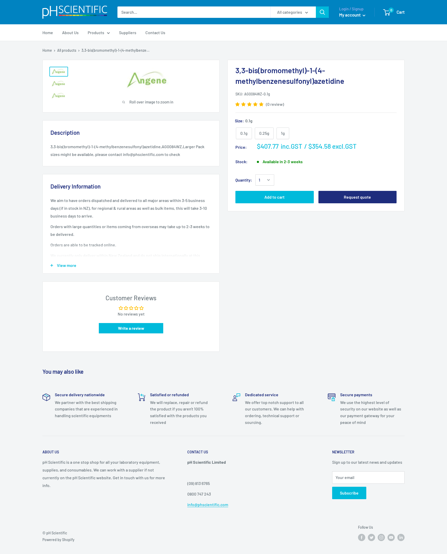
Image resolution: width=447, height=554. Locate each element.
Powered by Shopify (58, 539)
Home (47, 50)
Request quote (357, 196)
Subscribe (349, 492)
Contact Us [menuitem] (155, 32)
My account (350, 14)
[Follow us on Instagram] (381, 537)
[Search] (322, 12)
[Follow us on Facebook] (361, 537)
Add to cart (274, 196)
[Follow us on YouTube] (391, 537)
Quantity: (243, 180)
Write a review (131, 328)
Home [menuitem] (47, 32)
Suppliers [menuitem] (127, 32)
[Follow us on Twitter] (371, 537)
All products (66, 50)
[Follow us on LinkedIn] (401, 537)
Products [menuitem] (96, 32)
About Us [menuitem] (70, 32)
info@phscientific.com (207, 504)
